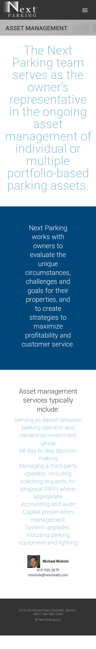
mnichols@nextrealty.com (48, 575)
